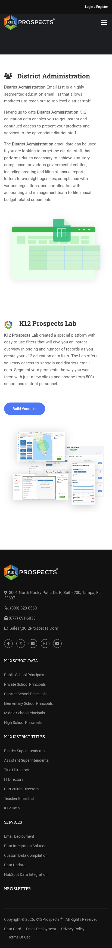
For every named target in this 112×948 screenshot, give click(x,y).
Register (102, 7)
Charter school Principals (25, 694)
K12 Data (12, 808)
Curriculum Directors (21, 789)
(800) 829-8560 (23, 608)
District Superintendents (24, 751)
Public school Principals (24, 675)
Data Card (12, 929)
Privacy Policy (73, 929)
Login (89, 7)
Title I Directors (16, 770)
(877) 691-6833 (22, 618)
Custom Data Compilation (26, 855)
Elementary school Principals (28, 703)
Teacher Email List (19, 798)
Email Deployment (19, 836)
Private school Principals (25, 684)
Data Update (14, 865)
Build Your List (25, 409)
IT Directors (13, 779)
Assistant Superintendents (26, 760)
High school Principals (23, 722)
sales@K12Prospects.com (34, 628)
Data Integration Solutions (26, 846)
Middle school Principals (24, 713)
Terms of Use (19, 937)
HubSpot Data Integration (26, 874)
